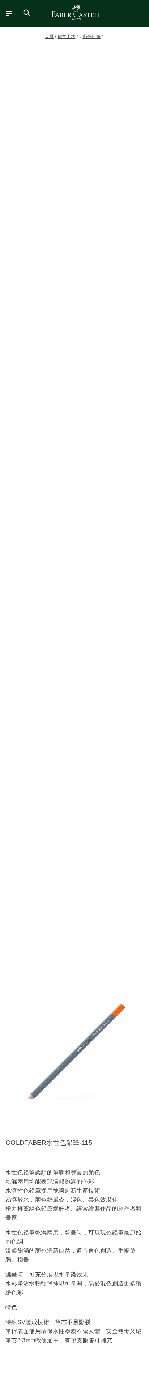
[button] (74, 1054)
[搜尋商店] (26, 13)
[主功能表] (7, 13)
